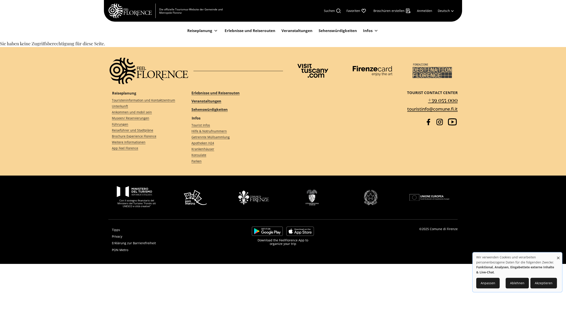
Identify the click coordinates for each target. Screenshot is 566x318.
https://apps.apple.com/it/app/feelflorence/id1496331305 (300, 231)
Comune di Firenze (444, 229)
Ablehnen (517, 283)
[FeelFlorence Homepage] (132, 11)
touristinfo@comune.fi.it (432, 109)
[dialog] (517, 272)
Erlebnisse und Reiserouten (215, 93)
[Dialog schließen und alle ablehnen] (558, 255)
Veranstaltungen (206, 101)
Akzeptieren (544, 283)
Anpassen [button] (488, 283)
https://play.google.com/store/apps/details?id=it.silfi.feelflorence (267, 231)
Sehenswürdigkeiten (209, 109)
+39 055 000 (443, 99)
